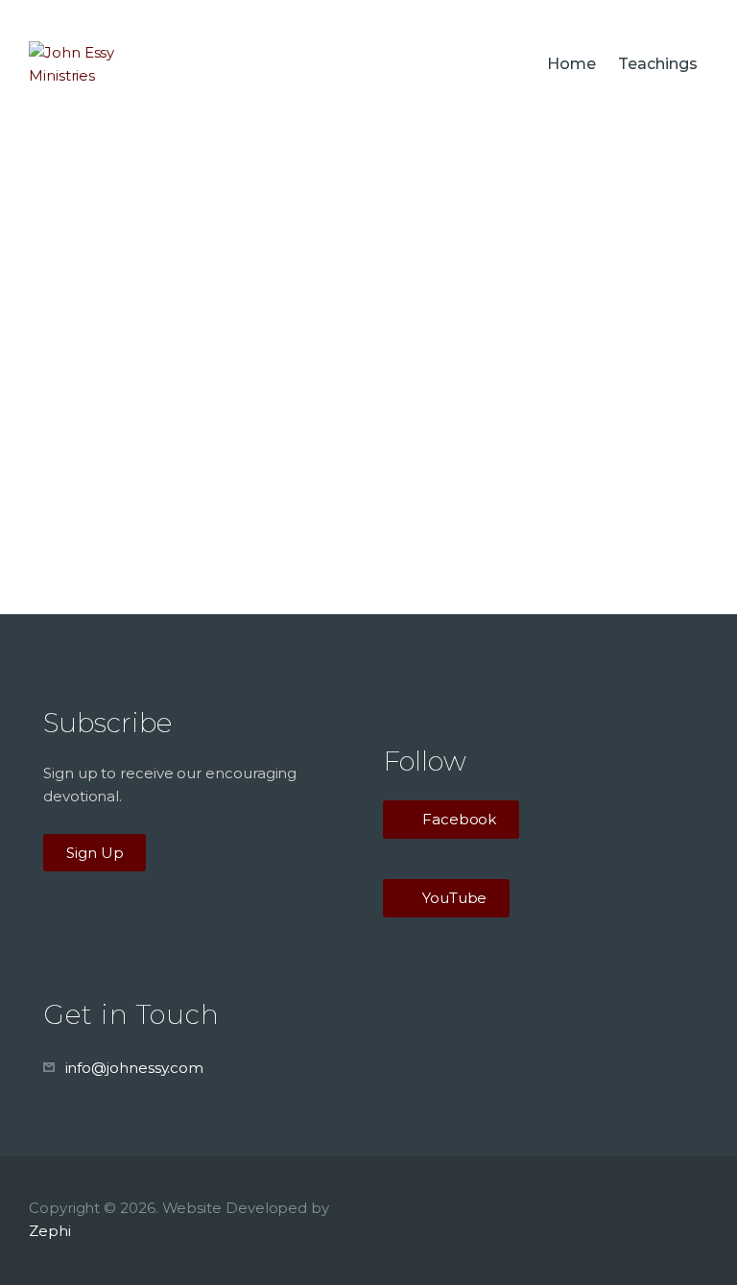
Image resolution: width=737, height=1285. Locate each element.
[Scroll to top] (703, 1239)
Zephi (50, 1231)
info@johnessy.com (134, 1068)
